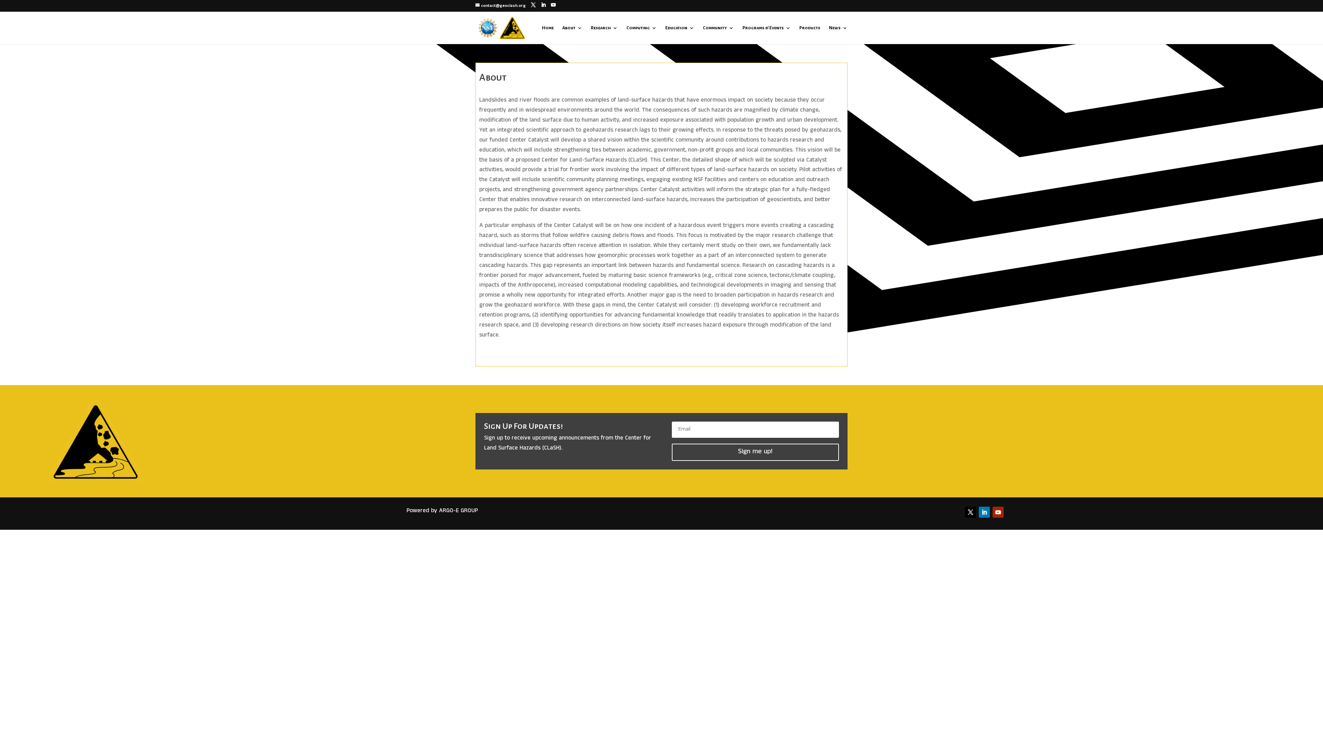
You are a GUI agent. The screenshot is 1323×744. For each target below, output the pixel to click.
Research (601, 27)
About (568, 27)
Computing (638, 27)
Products (809, 27)
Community (715, 27)
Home (548, 27)
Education (676, 27)
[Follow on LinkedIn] (984, 512)
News (835, 27)
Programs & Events (763, 27)
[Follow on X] (970, 512)
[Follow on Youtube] (998, 512)
